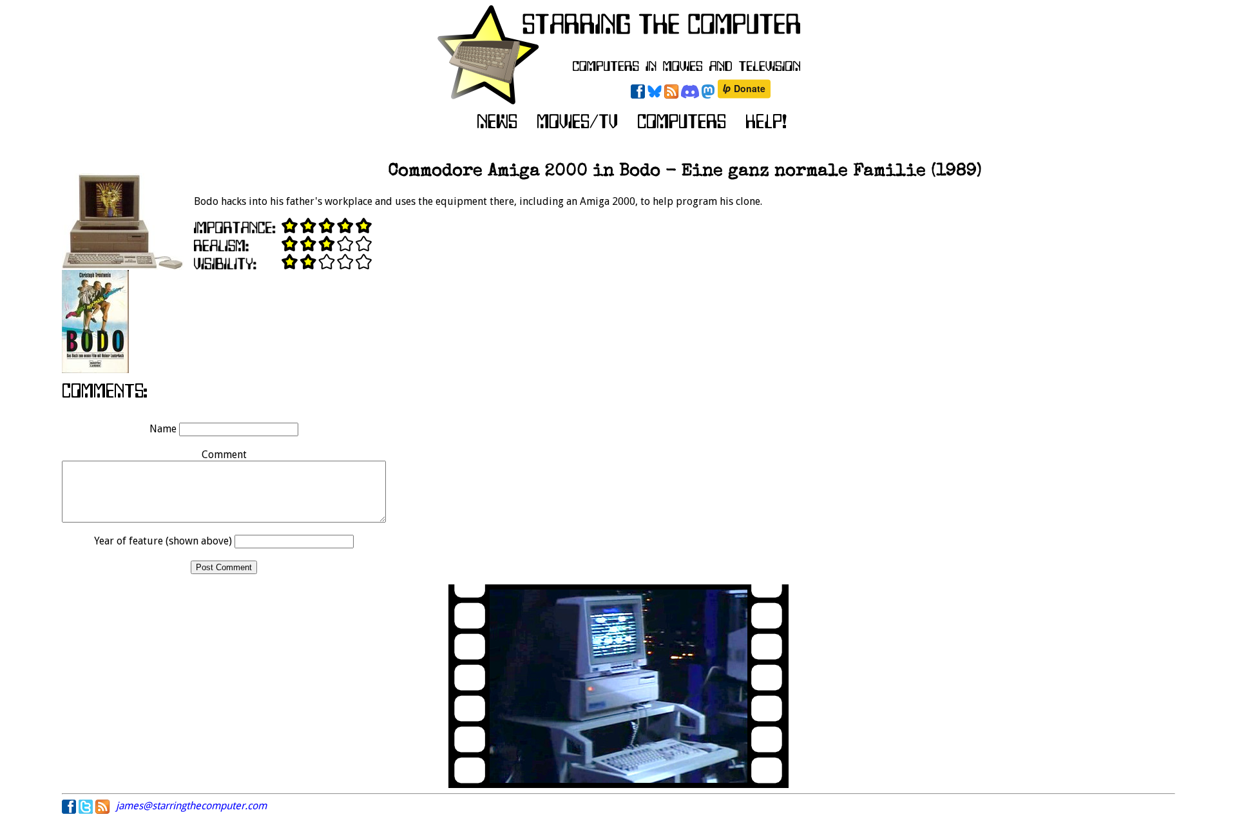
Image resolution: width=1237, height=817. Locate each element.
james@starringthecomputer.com (191, 806)
